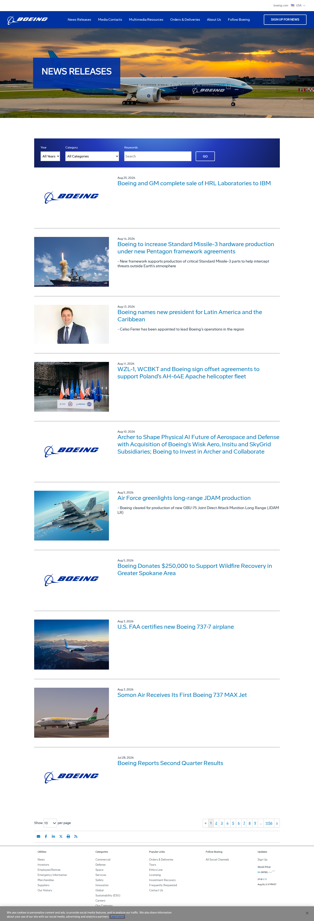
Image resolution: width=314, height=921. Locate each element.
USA (299, 5)
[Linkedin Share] (53, 836)
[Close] (307, 913)
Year (44, 147)
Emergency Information (52, 875)
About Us (212, 21)
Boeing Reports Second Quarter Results (170, 763)
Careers (100, 900)
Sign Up (262, 859)
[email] (38, 836)
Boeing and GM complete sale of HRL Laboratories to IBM (194, 183)
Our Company (104, 905)
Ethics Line (156, 869)
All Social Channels (217, 859)
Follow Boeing (239, 20)
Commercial (102, 859)
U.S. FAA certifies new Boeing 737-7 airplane (175, 626)
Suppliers (43, 885)
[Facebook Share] (46, 836)
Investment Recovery (162, 880)
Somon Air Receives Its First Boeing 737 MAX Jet (182, 694)
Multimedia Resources (144, 21)
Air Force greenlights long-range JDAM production (184, 497)
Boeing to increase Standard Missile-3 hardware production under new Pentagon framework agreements (195, 248)
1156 (269, 823)
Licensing (155, 875)
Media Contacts (110, 20)
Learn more (117, 916)
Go (205, 156)
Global (99, 890)
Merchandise (46, 880)
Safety (99, 880)
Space (99, 869)
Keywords (131, 147)
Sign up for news (285, 19)
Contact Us (156, 890)
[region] (157, 913)
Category (71, 147)
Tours (152, 864)
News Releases (79, 20)
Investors (43, 864)
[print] (68, 836)
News (41, 859)
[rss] (76, 836)
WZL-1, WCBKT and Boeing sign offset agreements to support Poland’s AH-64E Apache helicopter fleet (188, 373)
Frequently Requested (163, 885)
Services (100, 875)
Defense (100, 864)
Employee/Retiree (49, 869)
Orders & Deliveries (183, 21)
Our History (45, 890)
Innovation (102, 885)
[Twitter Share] (61, 836)
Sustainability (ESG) (107, 895)
